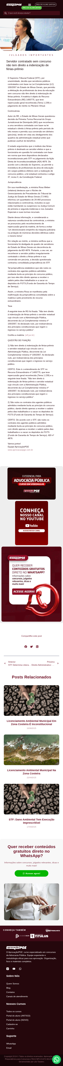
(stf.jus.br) (29, 335)
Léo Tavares (39, 1062)
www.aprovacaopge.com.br (20, 450)
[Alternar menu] (29, 4)
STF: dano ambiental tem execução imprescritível (31, 821)
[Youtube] (14, 968)
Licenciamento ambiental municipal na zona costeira (31, 772)
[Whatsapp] (20, 968)
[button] (26, 646)
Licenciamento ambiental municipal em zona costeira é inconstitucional (31, 722)
